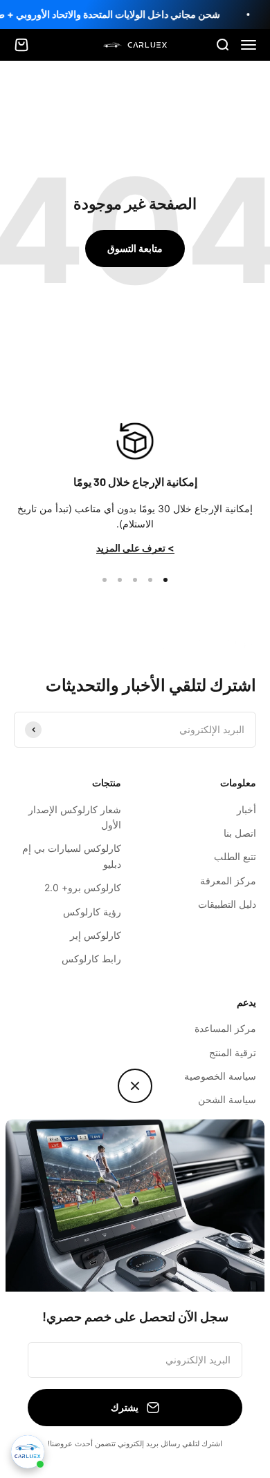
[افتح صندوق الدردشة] (27, 1451)
